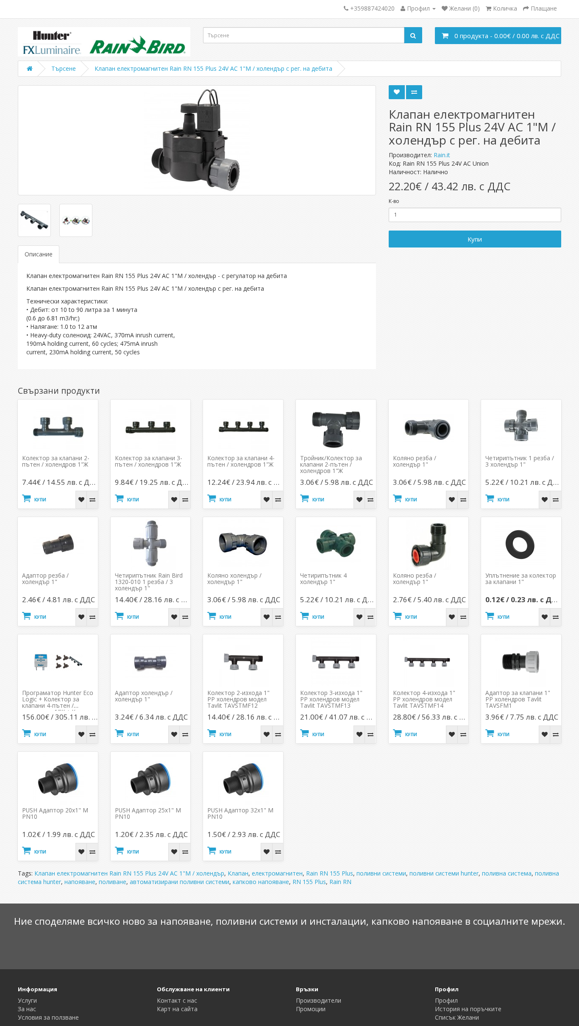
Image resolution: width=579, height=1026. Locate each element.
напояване (79, 882)
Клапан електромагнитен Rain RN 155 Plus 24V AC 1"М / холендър (129, 873)
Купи (475, 239)
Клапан (238, 873)
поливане (112, 882)
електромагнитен (277, 873)
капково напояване (261, 882)
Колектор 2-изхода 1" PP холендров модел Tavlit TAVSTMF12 (238, 699)
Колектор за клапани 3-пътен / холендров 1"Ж (148, 461)
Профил (446, 1000)
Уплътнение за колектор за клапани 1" (520, 578)
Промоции (311, 1009)
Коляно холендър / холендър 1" (234, 578)
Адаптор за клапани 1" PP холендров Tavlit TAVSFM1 (517, 699)
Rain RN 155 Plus (329, 873)
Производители (318, 1000)
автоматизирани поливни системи (179, 882)
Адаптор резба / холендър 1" (45, 578)
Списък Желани (457, 1017)
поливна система (507, 873)
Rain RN (340, 882)
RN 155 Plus (309, 882)
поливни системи (381, 873)
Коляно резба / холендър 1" (414, 461)
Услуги (27, 1000)
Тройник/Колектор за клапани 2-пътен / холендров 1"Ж (331, 464)
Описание (39, 254)
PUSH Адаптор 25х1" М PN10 (148, 813)
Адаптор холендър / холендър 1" (144, 696)
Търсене (63, 68)
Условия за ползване (48, 1017)
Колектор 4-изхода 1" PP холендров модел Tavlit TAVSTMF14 (424, 699)
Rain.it (442, 155)
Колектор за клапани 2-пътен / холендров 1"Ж (55, 461)
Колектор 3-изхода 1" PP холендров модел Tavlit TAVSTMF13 (331, 699)
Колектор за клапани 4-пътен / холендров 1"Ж (241, 461)
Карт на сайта (177, 1009)
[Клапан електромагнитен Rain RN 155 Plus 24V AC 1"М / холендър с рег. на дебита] (197, 140)
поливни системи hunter (444, 873)
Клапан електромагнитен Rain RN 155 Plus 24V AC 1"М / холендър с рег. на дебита (213, 68)
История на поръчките (468, 1009)
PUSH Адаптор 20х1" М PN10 (55, 813)
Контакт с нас (177, 1000)
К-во (394, 201)
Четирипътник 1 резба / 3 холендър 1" (519, 461)
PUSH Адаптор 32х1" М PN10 (240, 813)
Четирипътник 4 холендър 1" (323, 578)
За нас (27, 1009)
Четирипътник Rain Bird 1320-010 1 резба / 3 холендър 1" (149, 581)
